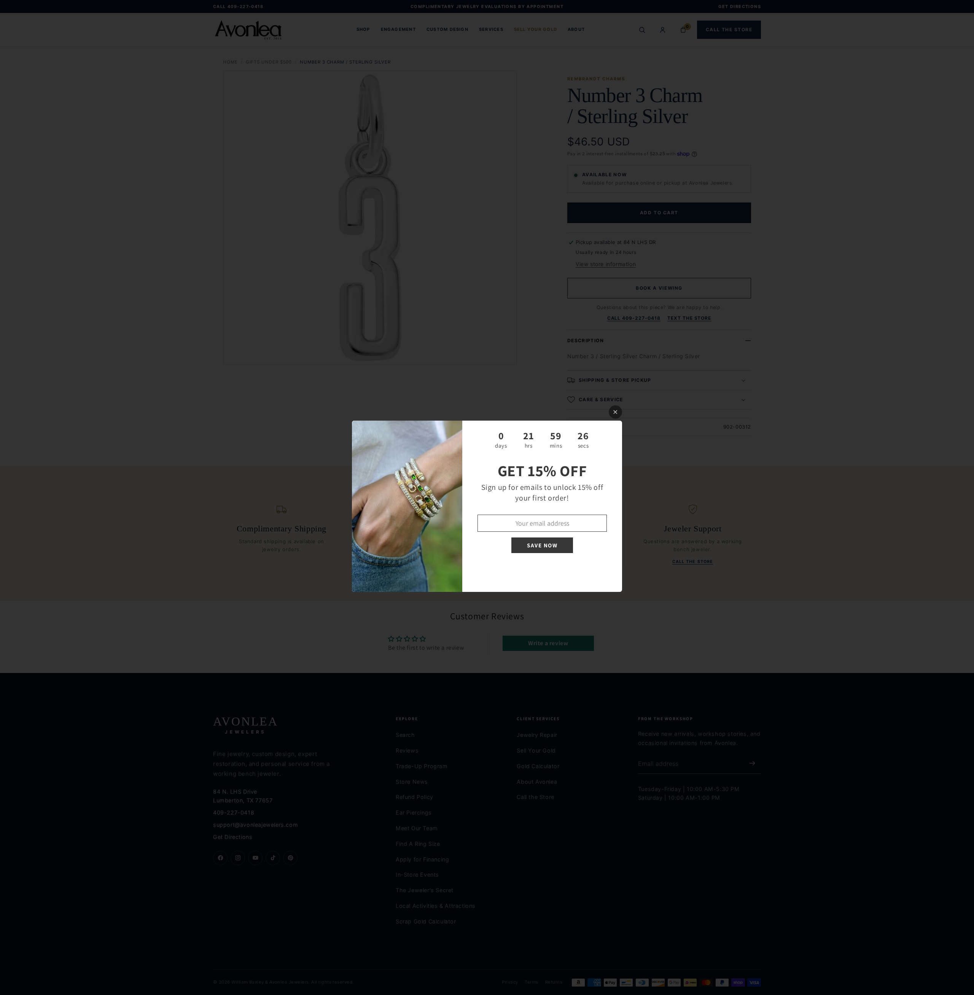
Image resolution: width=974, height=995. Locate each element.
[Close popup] (615, 412)
